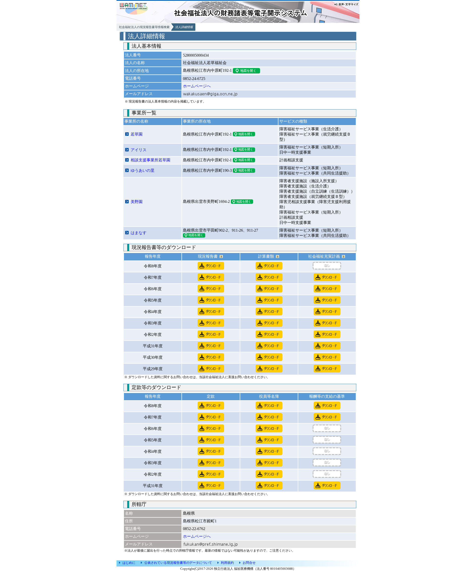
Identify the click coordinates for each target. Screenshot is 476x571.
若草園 (137, 134)
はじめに (128, 563)
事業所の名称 (136, 121)
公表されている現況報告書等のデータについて (178, 563)
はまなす (139, 233)
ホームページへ (197, 86)
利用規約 (227, 563)
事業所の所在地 (197, 121)
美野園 (137, 202)
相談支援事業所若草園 (150, 160)
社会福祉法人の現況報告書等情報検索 (144, 27)
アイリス (139, 150)
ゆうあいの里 (142, 170)
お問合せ (249, 563)
